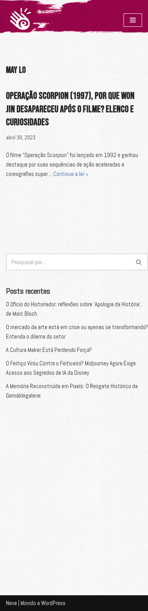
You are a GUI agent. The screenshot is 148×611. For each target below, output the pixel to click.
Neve (11, 603)
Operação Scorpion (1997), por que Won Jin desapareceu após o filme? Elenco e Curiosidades (70, 109)
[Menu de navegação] (133, 20)
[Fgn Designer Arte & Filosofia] (20, 20)
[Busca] (139, 262)
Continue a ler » (70, 174)
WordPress (53, 603)
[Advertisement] (74, 490)
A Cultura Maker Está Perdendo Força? (49, 350)
